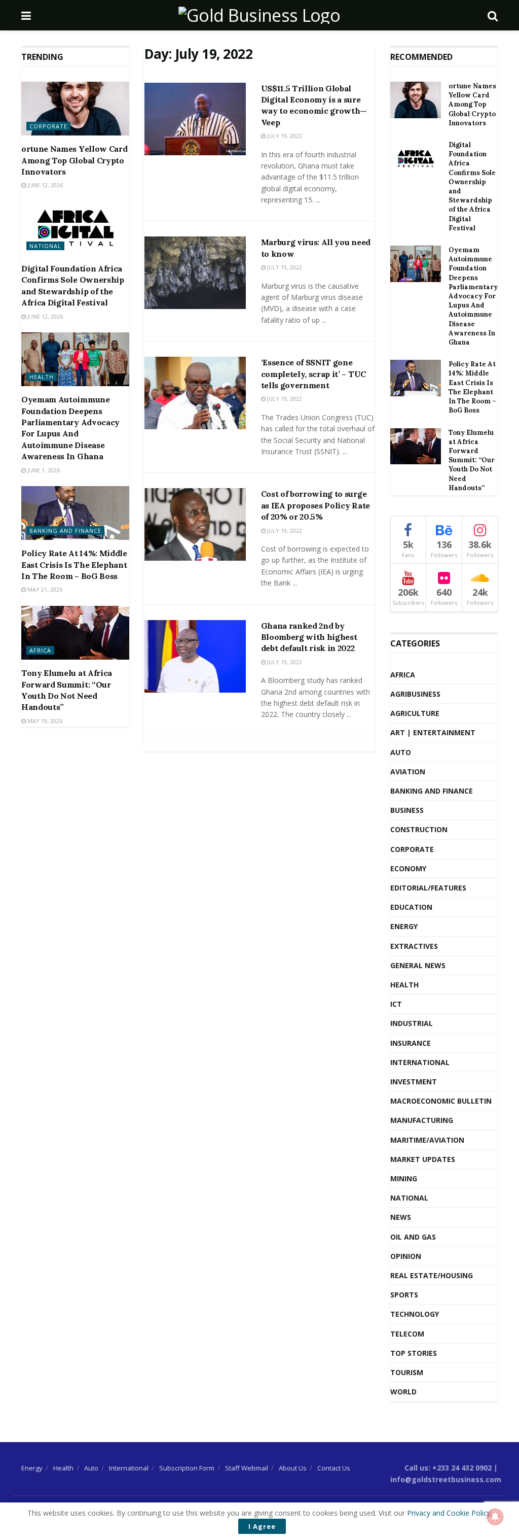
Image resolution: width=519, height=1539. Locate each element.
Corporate (48, 126)
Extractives (414, 946)
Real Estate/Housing (431, 1275)
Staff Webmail (246, 1468)
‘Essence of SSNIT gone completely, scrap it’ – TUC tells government (313, 373)
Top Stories (413, 1353)
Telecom (407, 1334)
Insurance (410, 1043)
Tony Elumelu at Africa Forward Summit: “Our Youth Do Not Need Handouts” (472, 460)
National (45, 246)
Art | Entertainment (432, 732)
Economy (408, 868)
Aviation (407, 771)
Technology (414, 1314)
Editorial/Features (428, 888)
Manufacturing (421, 1120)
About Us (293, 1468)
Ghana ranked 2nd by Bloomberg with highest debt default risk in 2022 (309, 637)
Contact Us (333, 1468)
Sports (404, 1294)
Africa (40, 650)
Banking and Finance (65, 530)
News (400, 1217)
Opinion (405, 1256)
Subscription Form (186, 1468)
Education (411, 907)
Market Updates (422, 1159)
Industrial (411, 1023)
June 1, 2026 (43, 470)
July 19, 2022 (284, 136)
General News (418, 965)
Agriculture (414, 713)
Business (407, 810)
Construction (419, 829)
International (420, 1062)
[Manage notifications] (495, 1517)
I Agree (262, 1526)
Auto (400, 752)
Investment (413, 1081)
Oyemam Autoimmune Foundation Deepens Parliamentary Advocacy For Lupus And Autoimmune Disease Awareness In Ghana (473, 296)
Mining (403, 1178)
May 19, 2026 (44, 721)
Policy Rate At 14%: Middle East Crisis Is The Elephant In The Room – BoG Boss (74, 564)
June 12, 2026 (44, 185)
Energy (404, 926)
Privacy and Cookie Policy (449, 1513)
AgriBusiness (415, 694)
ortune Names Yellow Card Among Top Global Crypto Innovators (74, 160)
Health (41, 377)
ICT (396, 1004)
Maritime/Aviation (427, 1140)
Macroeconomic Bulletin (441, 1101)
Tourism (406, 1372)
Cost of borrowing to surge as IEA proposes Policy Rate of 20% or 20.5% (315, 505)
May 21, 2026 (44, 589)
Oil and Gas (413, 1237)
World (403, 1391)
